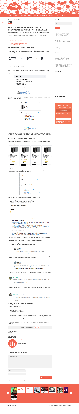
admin (28, 23)
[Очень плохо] (8, 332)
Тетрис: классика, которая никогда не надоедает (21, 389)
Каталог (51, 15)
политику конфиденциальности (36, 380)
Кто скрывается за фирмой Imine (16, 40)
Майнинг (10, 23)
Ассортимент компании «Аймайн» (16, 42)
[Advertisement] (64, 84)
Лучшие (57, 27)
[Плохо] (9, 332)
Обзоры (35, 15)
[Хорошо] (11, 332)
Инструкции (16, 15)
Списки (29, 15)
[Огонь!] (12, 332)
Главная (9, 15)
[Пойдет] (10, 332)
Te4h (57, 15)
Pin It (3, 22)
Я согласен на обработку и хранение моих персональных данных (62, 114)
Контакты (63, 15)
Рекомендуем (43, 15)
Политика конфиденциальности (65, 405)
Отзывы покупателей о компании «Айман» (18, 43)
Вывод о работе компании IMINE (16, 44)
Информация (23, 15)
